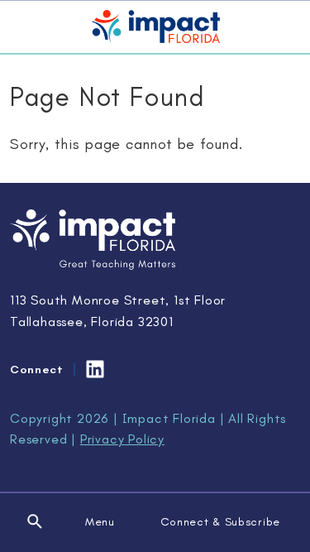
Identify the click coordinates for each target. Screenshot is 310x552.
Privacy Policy (122, 439)
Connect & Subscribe (220, 522)
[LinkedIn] (95, 369)
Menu (100, 522)
